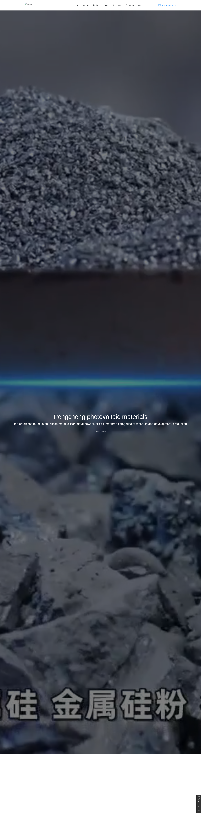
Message (199, 797)
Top (199, 810)
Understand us (100, 431)
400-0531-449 (169, 5)
